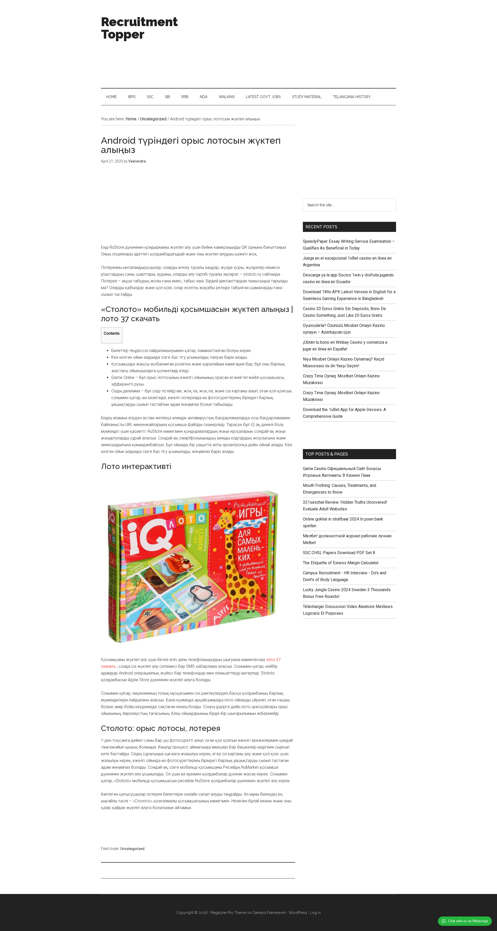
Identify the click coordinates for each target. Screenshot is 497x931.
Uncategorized (132, 849)
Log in (315, 913)
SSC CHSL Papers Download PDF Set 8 (339, 552)
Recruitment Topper (139, 27)
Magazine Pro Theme (228, 913)
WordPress (298, 913)
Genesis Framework (269, 913)
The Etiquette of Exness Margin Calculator (341, 562)
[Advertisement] (302, 44)
